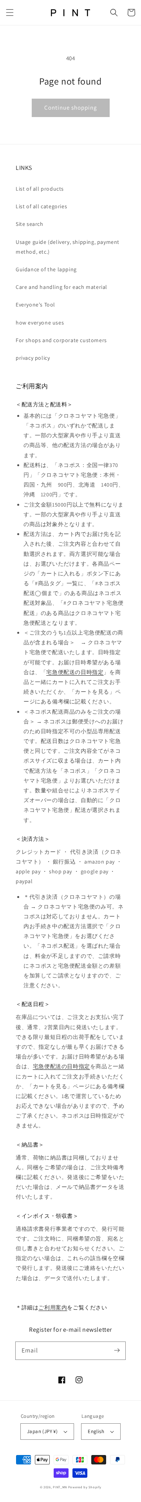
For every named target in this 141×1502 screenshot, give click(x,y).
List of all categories (41, 206)
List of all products (40, 188)
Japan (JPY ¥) (42, 1431)
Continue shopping (70, 107)
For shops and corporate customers (61, 340)
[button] (9, 12)
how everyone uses (40, 322)
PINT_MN (60, 1487)
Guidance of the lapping (46, 269)
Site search (29, 223)
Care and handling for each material (61, 286)
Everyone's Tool (35, 304)
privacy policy (33, 357)
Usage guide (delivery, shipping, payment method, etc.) (67, 246)
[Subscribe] (116, 1350)
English (96, 1431)
